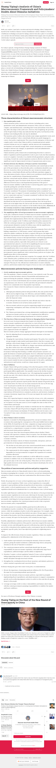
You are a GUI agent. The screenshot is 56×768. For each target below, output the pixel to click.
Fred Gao (7, 21)
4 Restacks (17, 647)
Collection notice (37, 757)
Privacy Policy (39, 741)
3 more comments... (4, 692)
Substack (21, 765)
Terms (30, 757)
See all (4, 736)
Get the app (35, 761)
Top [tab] (3, 700)
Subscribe (46, 2)
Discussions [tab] (12, 700)
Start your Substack (24, 761)
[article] (28, 707)
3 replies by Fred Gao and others (12, 686)
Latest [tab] (6, 700)
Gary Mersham (7, 676)
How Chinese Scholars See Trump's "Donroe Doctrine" (18, 704)
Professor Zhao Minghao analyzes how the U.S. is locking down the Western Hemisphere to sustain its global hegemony (24, 706)
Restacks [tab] (11, 662)
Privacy (26, 757)
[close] (42, 716)
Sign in (52, 2)
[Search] (53, 700)
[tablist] (7, 662)
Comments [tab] (4, 662)
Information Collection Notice (27, 741)
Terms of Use (35, 740)
